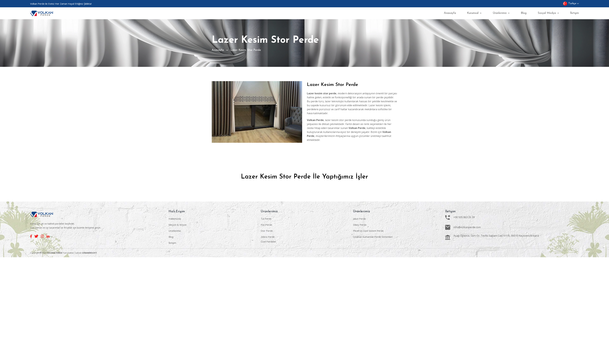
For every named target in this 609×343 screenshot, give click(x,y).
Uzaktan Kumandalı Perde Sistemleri (373, 236)
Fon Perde (266, 224)
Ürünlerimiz (501, 13)
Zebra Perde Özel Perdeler (268, 239)
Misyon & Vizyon (178, 224)
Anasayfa (450, 13)
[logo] (41, 13)
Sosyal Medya (548, 13)
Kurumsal (474, 13)
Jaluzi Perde (359, 218)
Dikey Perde (360, 224)
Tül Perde (266, 218)
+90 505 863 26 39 (464, 217)
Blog (524, 13)
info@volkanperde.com (467, 227)
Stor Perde (267, 230)
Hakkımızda (175, 218)
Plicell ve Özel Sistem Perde (368, 230)
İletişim (574, 13)
